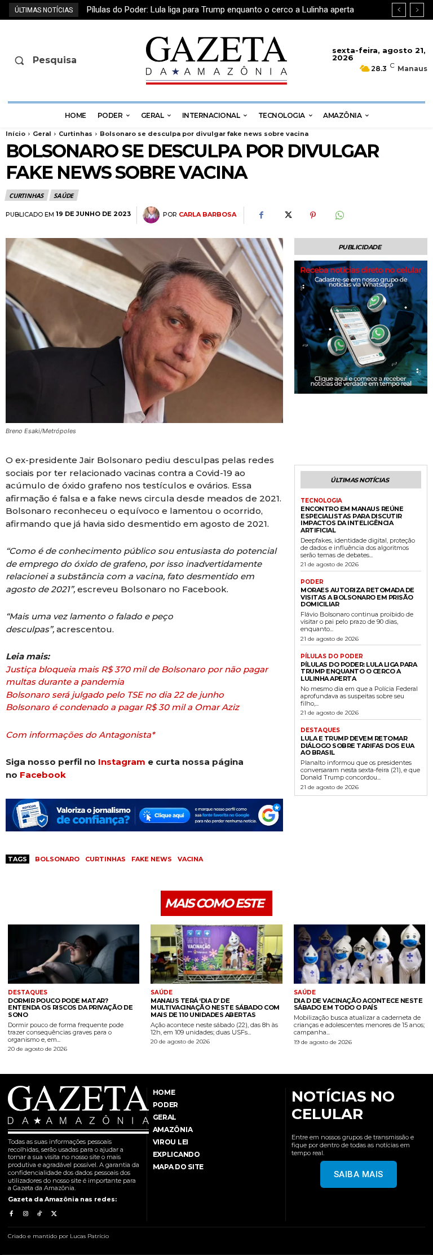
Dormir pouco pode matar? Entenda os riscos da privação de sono (70, 1008)
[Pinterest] (313, 215)
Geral (42, 134)
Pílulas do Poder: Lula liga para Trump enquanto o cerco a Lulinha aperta (359, 671)
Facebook (43, 774)
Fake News (151, 859)
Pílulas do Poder (332, 656)
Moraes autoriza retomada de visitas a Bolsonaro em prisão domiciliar (357, 597)
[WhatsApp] (339, 215)
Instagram (121, 761)
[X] (287, 215)
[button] (53, 60)
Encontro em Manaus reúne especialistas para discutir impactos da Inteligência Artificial (352, 519)
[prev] (399, 10)
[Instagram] (25, 1214)
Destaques (320, 730)
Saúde (63, 195)
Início (15, 134)
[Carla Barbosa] (153, 214)
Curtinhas (75, 134)
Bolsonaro (57, 859)
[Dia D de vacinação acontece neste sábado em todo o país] (359, 954)
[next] (417, 10)
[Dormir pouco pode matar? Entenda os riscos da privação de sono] (73, 954)
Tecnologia (321, 500)
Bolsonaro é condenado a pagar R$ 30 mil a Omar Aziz (122, 707)
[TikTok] (40, 1214)
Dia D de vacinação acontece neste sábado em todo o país (358, 1004)
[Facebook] (261, 215)
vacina (190, 859)
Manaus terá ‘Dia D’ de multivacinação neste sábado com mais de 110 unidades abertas (215, 1008)
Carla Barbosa (207, 214)
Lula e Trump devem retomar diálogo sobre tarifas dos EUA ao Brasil (217, 10)
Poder (312, 582)
